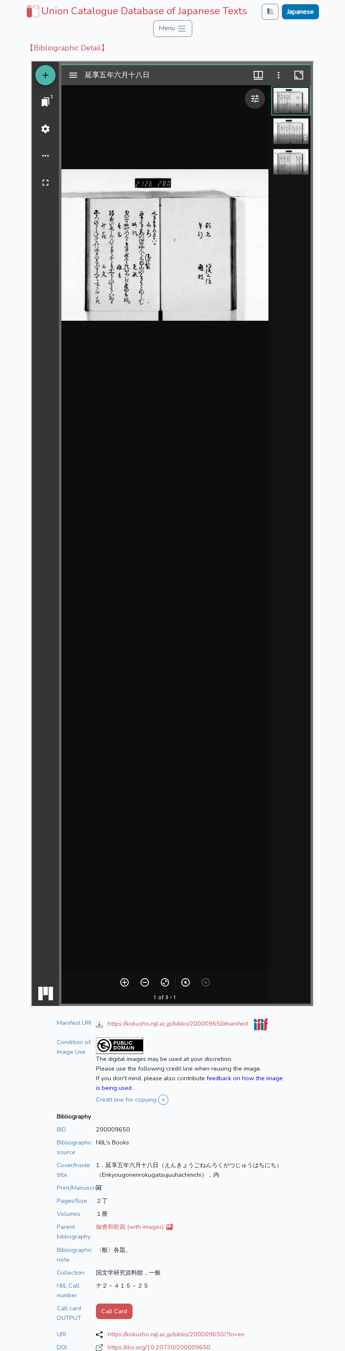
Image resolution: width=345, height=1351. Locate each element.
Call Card (114, 1311)
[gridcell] (135, 11)
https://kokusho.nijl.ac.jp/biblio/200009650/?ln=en (176, 1334)
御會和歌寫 (130, 1227)
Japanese (300, 11)
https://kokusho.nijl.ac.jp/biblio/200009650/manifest (179, 1023)
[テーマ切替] (270, 11)
